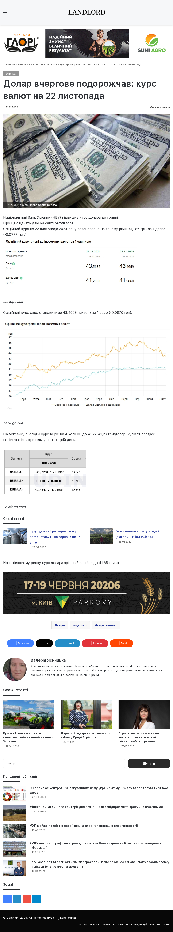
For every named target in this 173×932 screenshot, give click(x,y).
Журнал (95, 924)
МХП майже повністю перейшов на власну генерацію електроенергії (84, 825)
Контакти (163, 924)
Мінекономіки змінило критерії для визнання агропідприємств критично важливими (96, 807)
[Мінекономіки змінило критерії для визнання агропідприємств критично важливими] (14, 813)
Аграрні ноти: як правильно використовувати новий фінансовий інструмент (140, 737)
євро (61, 625)
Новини (38, 64)
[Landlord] (86, 12)
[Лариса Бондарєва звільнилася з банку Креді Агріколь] (86, 714)
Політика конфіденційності (136, 924)
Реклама (109, 924)
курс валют (107, 625)
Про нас (81, 924)
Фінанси (51, 64)
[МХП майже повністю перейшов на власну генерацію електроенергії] (14, 831)
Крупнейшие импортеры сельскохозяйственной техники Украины (28, 737)
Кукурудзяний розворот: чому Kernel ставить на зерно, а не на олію (55, 536)
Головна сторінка (17, 64)
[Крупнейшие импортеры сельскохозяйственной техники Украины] (28, 714)
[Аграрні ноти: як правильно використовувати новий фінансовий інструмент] (144, 714)
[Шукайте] (168, 14)
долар (81, 625)
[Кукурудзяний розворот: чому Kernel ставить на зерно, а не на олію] (15, 536)
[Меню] (5, 14)
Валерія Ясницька (48, 660)
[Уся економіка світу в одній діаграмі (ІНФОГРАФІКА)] (101, 536)
